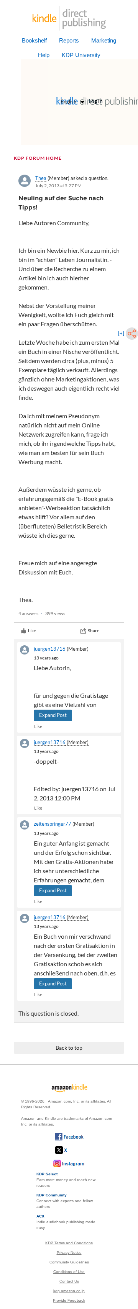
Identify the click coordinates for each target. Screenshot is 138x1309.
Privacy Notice (69, 1252)
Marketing (103, 40)
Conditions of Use (69, 1272)
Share (93, 630)
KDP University (81, 55)
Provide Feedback (69, 1300)
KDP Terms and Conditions (69, 1243)
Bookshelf (34, 40)
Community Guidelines (69, 1262)
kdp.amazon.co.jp (69, 1291)
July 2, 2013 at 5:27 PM (58, 185)
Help (43, 55)
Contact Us (69, 1281)
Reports (69, 40)
